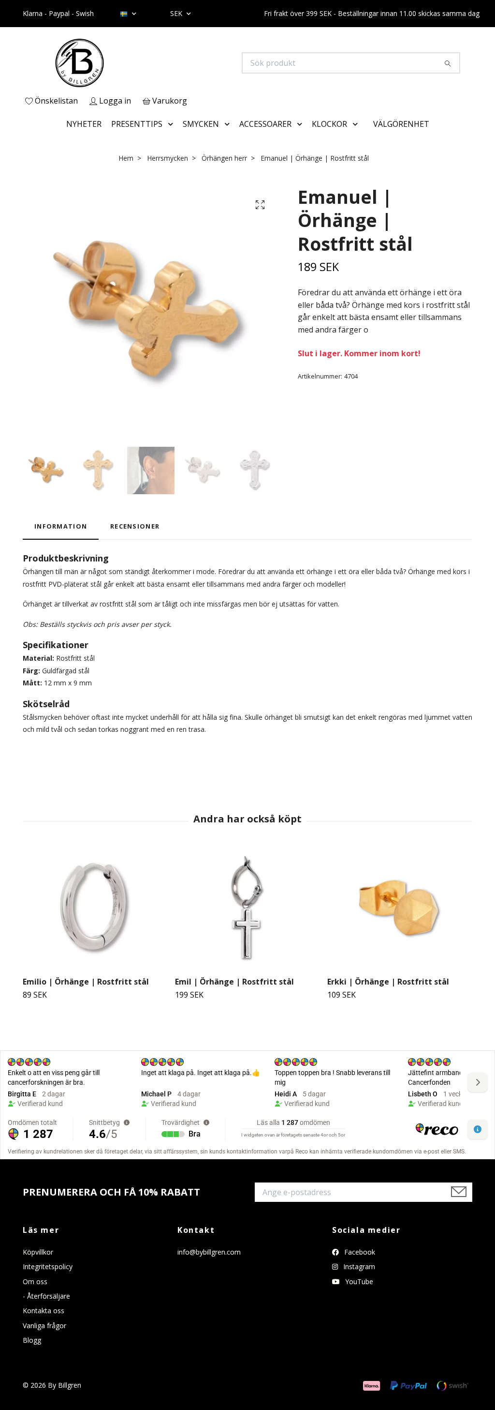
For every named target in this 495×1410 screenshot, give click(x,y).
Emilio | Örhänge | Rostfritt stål (86, 981)
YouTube (358, 1281)
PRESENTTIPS (136, 124)
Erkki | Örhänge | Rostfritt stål (388, 981)
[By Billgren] (135, 63)
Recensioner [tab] (135, 526)
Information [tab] (60, 526)
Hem (125, 158)
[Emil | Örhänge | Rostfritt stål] (247, 908)
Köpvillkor (38, 1252)
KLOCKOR (329, 124)
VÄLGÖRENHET (401, 124)
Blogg (32, 1340)
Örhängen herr (224, 158)
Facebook (358, 1252)
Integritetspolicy (48, 1266)
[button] (172, 124)
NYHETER (84, 124)
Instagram (358, 1266)
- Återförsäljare (46, 1296)
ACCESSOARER (265, 124)
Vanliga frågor (44, 1325)
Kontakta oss (43, 1310)
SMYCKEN (201, 124)
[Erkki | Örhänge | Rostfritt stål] (399, 908)
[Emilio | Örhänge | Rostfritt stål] (95, 908)
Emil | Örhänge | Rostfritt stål (234, 981)
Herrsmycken (167, 158)
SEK (177, 13)
